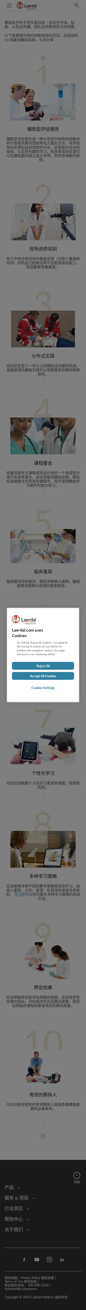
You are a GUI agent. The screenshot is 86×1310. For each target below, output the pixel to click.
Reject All (43, 666)
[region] (43, 655)
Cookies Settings (43, 687)
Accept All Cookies (43, 676)
